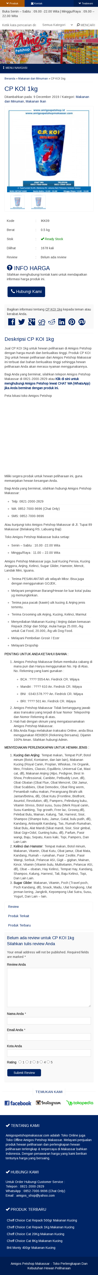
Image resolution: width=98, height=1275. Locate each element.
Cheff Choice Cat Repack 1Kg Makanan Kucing (40, 1227)
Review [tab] (13, 906)
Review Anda (16, 964)
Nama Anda (15, 1014)
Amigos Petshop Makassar (30, 1263)
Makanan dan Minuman (33, 78)
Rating (11, 1062)
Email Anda (15, 1030)
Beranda (10, 78)
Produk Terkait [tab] (18, 916)
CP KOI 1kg (21, 88)
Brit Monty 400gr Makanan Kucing (31, 1247)
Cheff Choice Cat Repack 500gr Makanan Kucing (42, 1220)
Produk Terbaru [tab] (19, 925)
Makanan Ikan (36, 101)
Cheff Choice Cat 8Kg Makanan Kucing (34, 1241)
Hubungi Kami (28, 291)
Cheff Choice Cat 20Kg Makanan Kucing (35, 1234)
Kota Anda (14, 1046)
